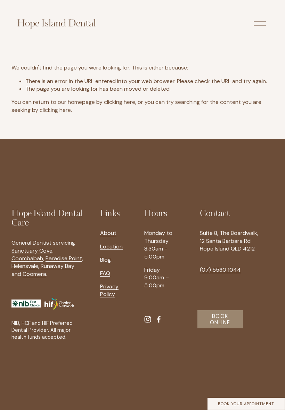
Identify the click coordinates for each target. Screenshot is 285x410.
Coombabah (27, 258)
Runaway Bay (57, 266)
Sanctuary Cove (31, 250)
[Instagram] (147, 319)
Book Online (220, 319)
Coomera (34, 274)
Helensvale (24, 266)
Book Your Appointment (246, 403)
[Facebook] (158, 319)
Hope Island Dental (56, 23)
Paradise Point (64, 258)
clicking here (119, 102)
